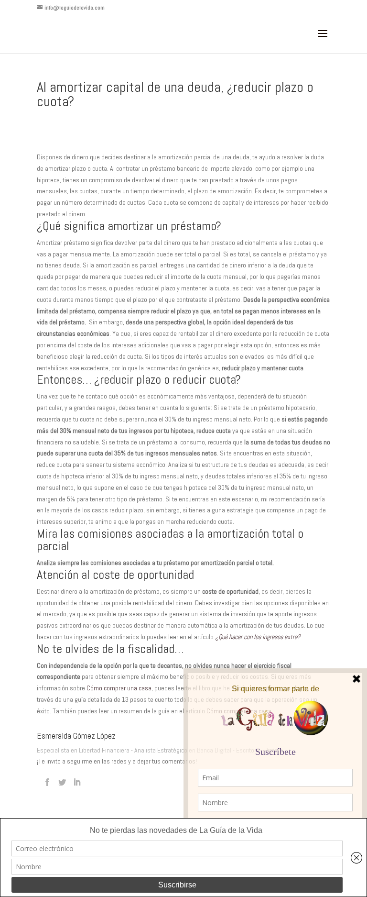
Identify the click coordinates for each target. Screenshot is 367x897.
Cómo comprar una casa (118, 688)
